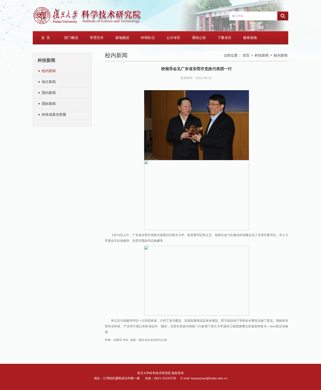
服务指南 (250, 38)
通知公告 (199, 38)
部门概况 (71, 38)
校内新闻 (49, 71)
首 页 (45, 38)
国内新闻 (49, 93)
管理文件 (97, 38)
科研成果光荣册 (54, 114)
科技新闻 (262, 55)
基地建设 (122, 38)
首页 (246, 55)
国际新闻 (49, 103)
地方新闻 (49, 82)
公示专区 (173, 38)
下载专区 (224, 38)
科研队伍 (148, 38)
